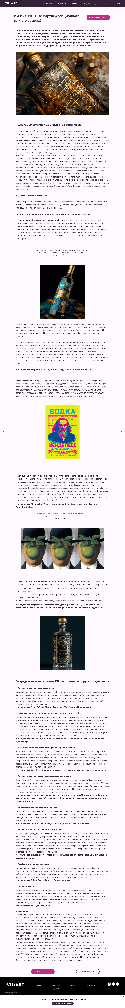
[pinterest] (113, 985)
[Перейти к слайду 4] (65, 315)
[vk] (109, 985)
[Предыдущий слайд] (4, 291)
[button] (98, 17)
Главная (38, 985)
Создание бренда (90, 4)
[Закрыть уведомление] (124, 997)
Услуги (74, 4)
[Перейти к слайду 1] (59, 315)
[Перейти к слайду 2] (61, 315)
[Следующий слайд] (121, 291)
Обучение (62, 4)
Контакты (117, 4)
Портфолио (47, 4)
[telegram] (117, 985)
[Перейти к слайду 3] (63, 315)
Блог (105, 4)
